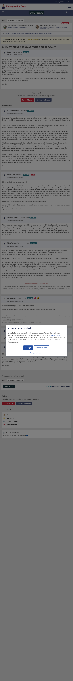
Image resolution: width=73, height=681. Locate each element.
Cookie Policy (55, 335)
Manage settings (35, 353)
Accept (28, 347)
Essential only (41, 347)
